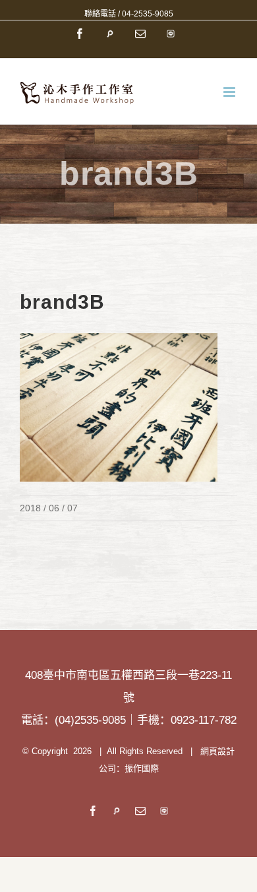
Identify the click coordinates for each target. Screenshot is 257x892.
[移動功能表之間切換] (230, 92)
